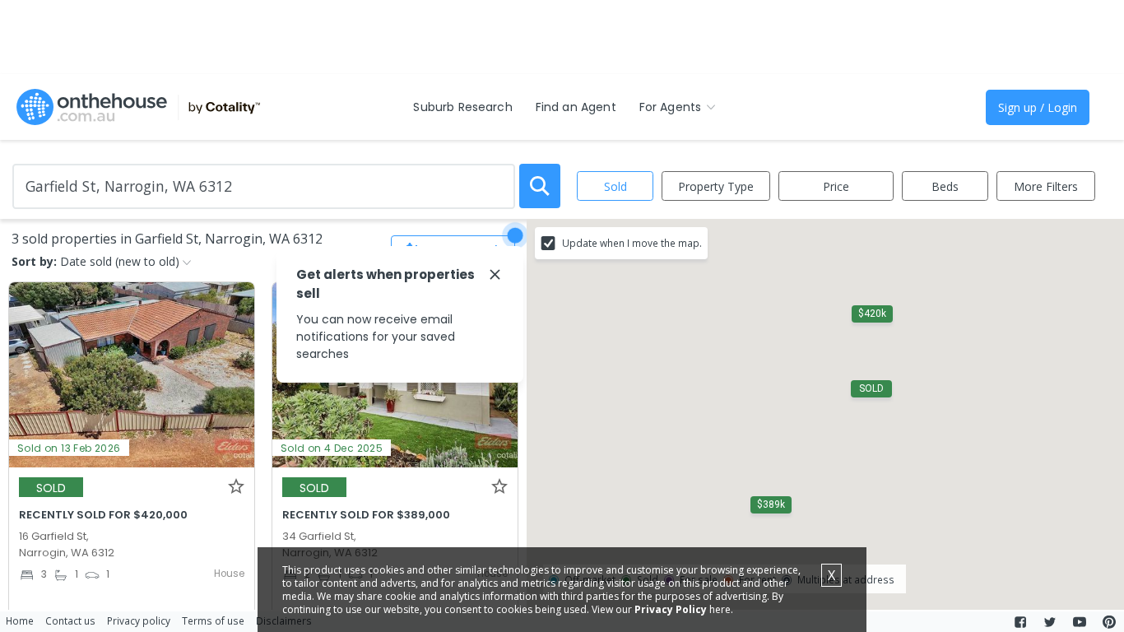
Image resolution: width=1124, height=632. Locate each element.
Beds (945, 186)
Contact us (70, 620)
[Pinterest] (1109, 622)
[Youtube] (1079, 622)
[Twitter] (1050, 622)
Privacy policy (138, 620)
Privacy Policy (670, 609)
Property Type (716, 186)
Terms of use (213, 620)
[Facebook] (1020, 622)
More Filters (1046, 186)
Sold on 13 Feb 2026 (69, 448)
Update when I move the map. (632, 242)
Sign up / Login (1037, 107)
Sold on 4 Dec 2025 (332, 448)
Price (836, 186)
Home (20, 620)
